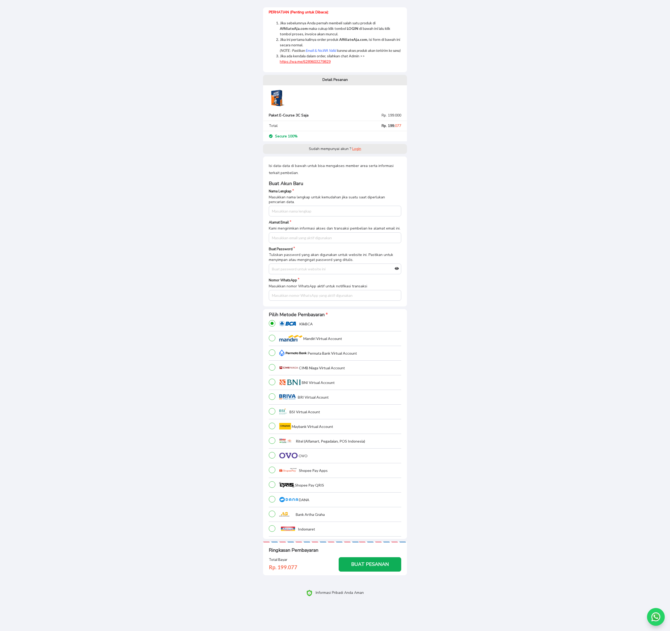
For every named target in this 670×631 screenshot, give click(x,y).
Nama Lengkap (280, 191)
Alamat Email (279, 222)
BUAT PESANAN (370, 564)
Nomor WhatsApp (283, 280)
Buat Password (281, 249)
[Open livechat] (656, 617)
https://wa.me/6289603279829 (305, 61)
